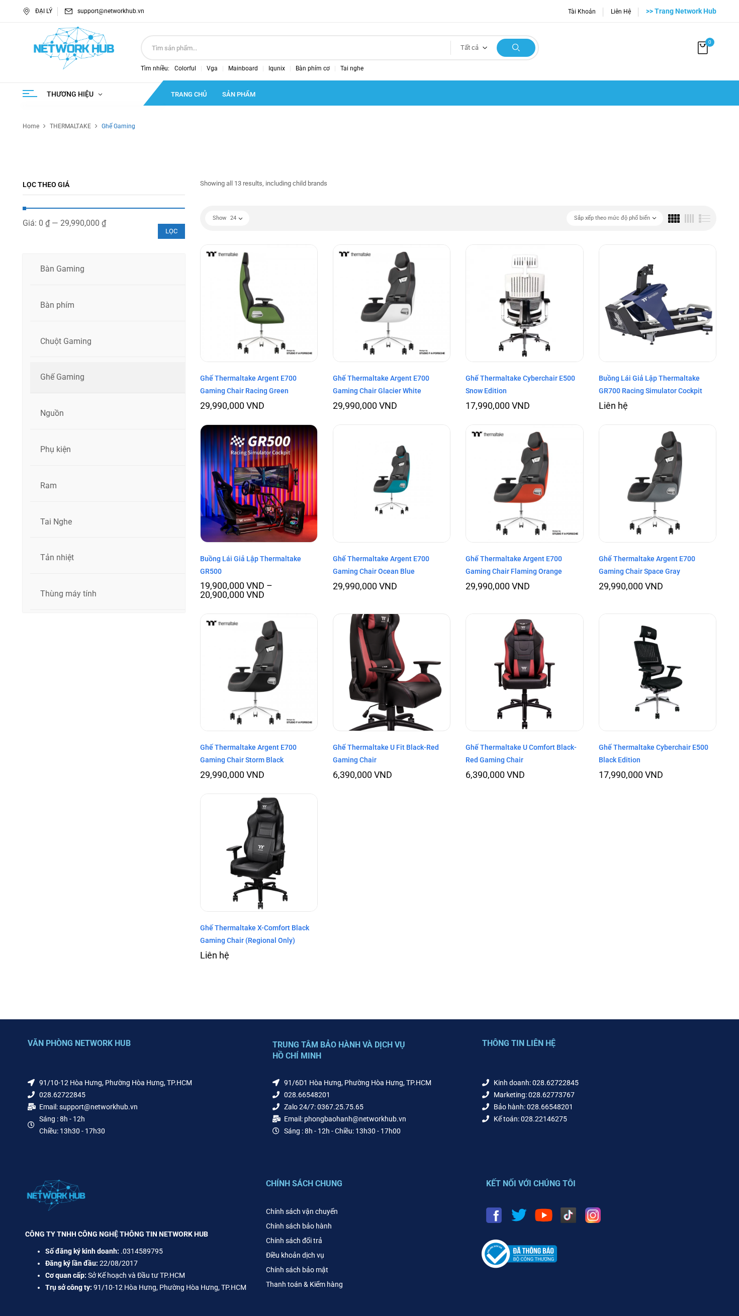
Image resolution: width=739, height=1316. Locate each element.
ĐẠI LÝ (43, 11)
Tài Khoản (582, 11)
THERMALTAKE (70, 126)
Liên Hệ (621, 11)
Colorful (185, 68)
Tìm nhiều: (155, 68)
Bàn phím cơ (313, 68)
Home (31, 126)
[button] (703, 48)
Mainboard (243, 68)
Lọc (171, 231)
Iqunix (276, 68)
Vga (212, 68)
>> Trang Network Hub (681, 11)
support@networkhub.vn (110, 11)
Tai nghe (351, 68)
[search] (516, 48)
